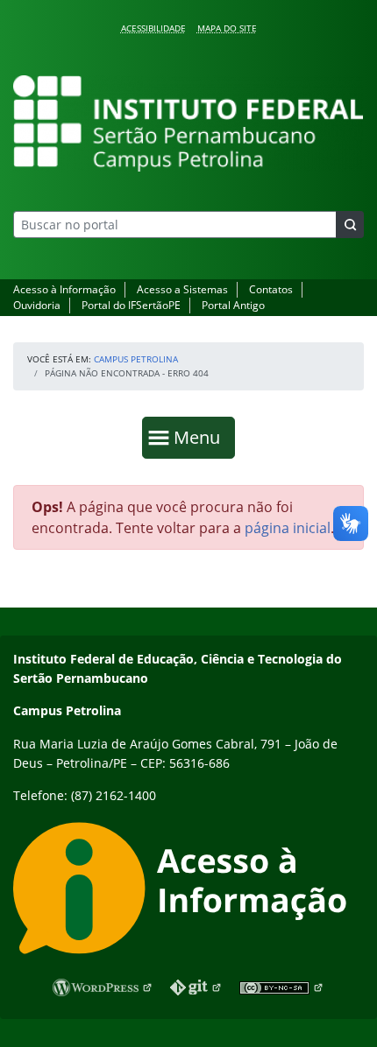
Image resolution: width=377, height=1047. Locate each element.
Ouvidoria (36, 305)
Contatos (271, 289)
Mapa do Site (227, 28)
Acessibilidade (153, 28)
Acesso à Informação (64, 289)
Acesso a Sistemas (182, 289)
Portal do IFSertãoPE (131, 305)
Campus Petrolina (136, 359)
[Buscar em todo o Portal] (350, 224)
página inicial (288, 528)
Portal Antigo (233, 305)
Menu (200, 437)
